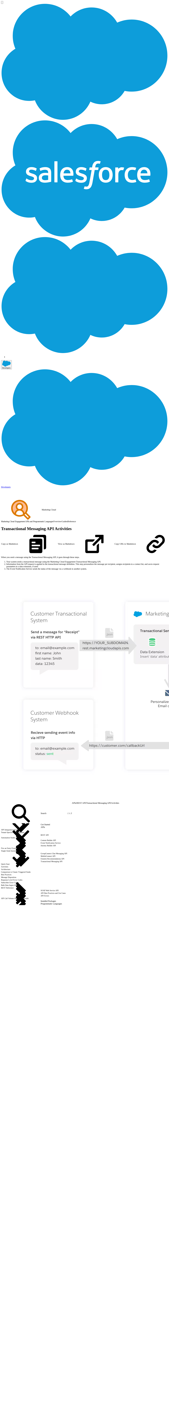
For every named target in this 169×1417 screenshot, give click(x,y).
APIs (74, 803)
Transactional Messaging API (98, 803)
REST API (81, 803)
